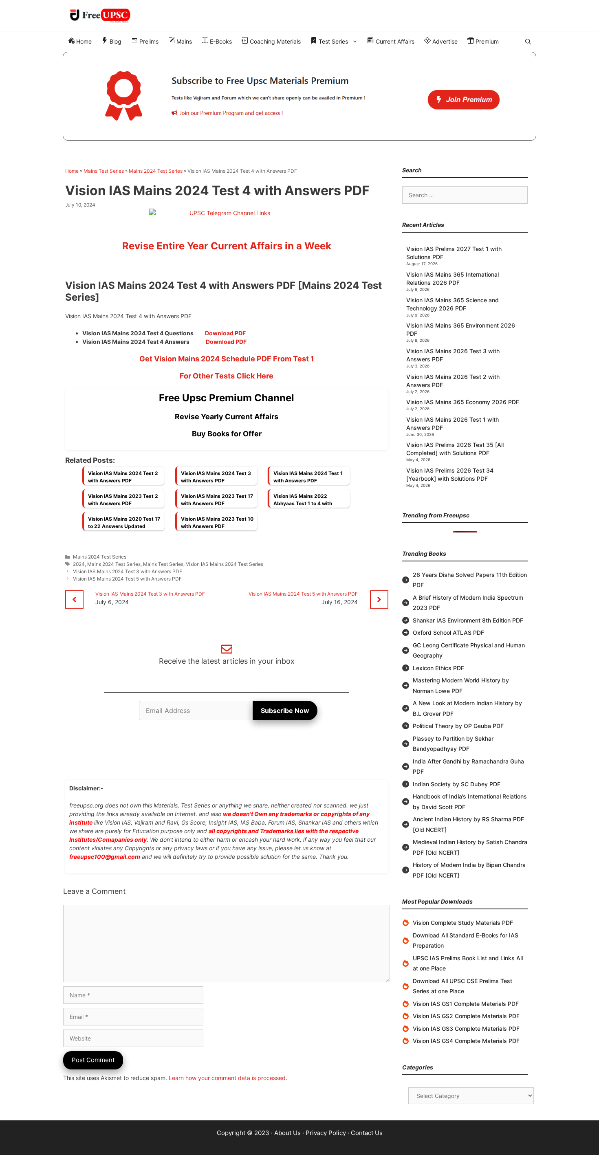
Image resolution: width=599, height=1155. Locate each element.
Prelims (148, 41)
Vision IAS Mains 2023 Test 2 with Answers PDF (123, 499)
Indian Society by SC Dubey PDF (456, 784)
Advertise (444, 41)
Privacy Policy (326, 1133)
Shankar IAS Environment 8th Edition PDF (468, 620)
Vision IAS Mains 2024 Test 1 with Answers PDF (308, 477)
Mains (183, 41)
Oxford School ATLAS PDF (448, 632)
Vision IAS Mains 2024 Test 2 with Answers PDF (123, 477)
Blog (114, 41)
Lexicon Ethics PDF (438, 667)
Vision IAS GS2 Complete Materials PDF (466, 1015)
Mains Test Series (104, 171)
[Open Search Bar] (528, 41)
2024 (79, 564)
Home (83, 41)
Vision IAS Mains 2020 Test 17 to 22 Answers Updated (124, 522)
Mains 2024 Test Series (156, 171)
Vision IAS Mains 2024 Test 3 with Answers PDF (216, 477)
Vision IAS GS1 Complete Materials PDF (466, 1003)
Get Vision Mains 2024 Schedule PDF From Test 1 (226, 358)
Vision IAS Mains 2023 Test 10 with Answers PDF (217, 522)
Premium (486, 41)
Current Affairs (394, 41)
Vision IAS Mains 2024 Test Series (224, 564)
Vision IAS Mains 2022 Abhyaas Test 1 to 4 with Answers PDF (302, 502)
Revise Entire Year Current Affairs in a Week (226, 246)
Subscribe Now (285, 710)
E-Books (220, 41)
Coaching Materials (274, 41)
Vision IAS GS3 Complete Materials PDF (466, 1028)
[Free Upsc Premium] (299, 96)
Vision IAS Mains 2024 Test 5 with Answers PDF (127, 579)
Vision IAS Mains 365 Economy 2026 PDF (462, 401)
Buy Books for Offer (227, 433)
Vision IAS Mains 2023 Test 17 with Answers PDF (217, 499)
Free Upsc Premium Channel (226, 398)
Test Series (332, 41)
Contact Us (367, 1133)
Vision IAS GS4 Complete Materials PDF (466, 1040)
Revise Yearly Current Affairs (226, 416)
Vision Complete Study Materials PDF (463, 922)
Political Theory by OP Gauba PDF (458, 725)
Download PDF (225, 333)
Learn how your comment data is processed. (228, 1077)
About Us (287, 1133)
